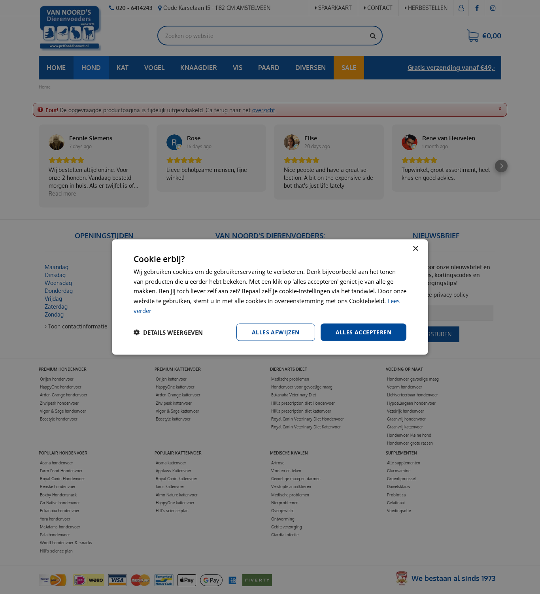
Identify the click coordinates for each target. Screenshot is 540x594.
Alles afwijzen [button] (276, 332)
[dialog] (270, 297)
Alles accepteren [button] (363, 332)
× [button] (415, 248)
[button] (168, 332)
